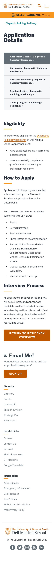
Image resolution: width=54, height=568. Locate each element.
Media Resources (13, 454)
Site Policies (10, 499)
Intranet (8, 449)
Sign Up (15, 373)
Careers (8, 438)
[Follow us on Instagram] (27, 547)
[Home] (18, 6)
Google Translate (13, 465)
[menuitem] (39, 6)
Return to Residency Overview (27, 335)
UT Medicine (11, 459)
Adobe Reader (11, 483)
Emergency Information (17, 488)
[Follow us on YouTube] (34, 547)
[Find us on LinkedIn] (41, 547)
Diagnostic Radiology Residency (21, 23)
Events (7, 399)
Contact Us (10, 443)
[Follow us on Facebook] (12, 547)
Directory (9, 393)
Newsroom (10, 420)
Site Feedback (11, 493)
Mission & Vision (13, 409)
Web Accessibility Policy (17, 504)
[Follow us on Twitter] (19, 547)
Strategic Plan (11, 415)
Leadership (10, 404)
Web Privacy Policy (14, 509)
